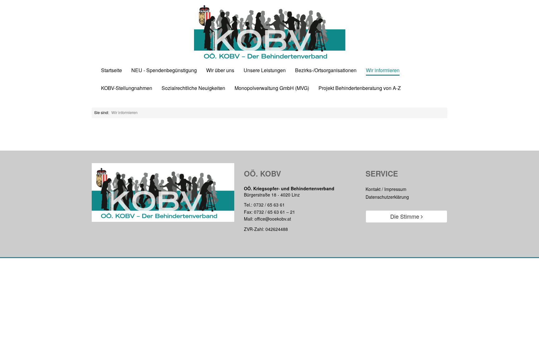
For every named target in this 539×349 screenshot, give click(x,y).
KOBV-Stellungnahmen (126, 88)
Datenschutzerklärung (387, 197)
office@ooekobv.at (273, 219)
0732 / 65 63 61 (269, 205)
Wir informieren (383, 70)
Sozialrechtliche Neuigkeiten (193, 88)
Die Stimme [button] (405, 216)
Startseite (111, 70)
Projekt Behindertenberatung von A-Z (359, 88)
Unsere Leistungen (265, 70)
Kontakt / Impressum (386, 189)
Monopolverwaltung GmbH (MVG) (272, 88)
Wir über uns (220, 70)
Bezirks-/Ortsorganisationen (326, 70)
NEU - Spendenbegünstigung (164, 70)
